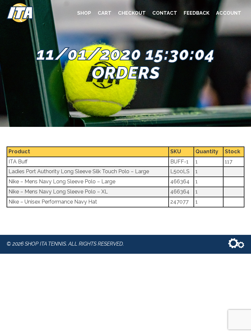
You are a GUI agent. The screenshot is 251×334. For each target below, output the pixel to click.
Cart (104, 13)
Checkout (132, 13)
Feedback (196, 13)
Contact (164, 13)
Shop (84, 13)
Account (228, 13)
